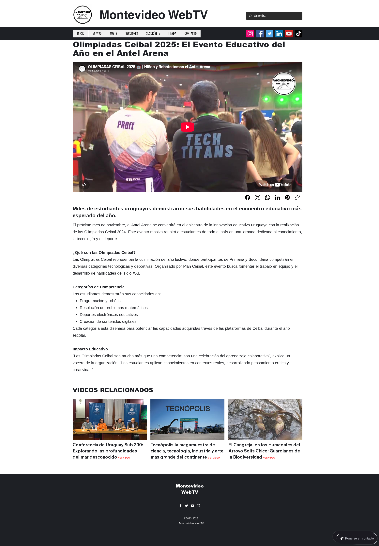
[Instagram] (250, 33)
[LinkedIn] (277, 197)
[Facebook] (247, 197)
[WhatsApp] (267, 197)
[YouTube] (289, 33)
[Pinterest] (287, 197)
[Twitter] (269, 33)
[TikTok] (298, 33)
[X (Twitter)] (257, 197)
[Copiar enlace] (297, 197)
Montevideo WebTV (153, 14)
